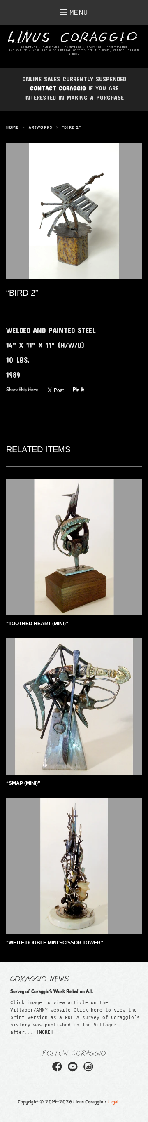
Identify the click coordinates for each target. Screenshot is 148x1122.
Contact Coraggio (58, 88)
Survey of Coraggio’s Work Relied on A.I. (51, 991)
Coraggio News (39, 978)
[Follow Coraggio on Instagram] (89, 1069)
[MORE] (44, 1032)
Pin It (78, 389)
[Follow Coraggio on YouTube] (74, 1069)
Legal (113, 1102)
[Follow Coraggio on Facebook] (58, 1069)
